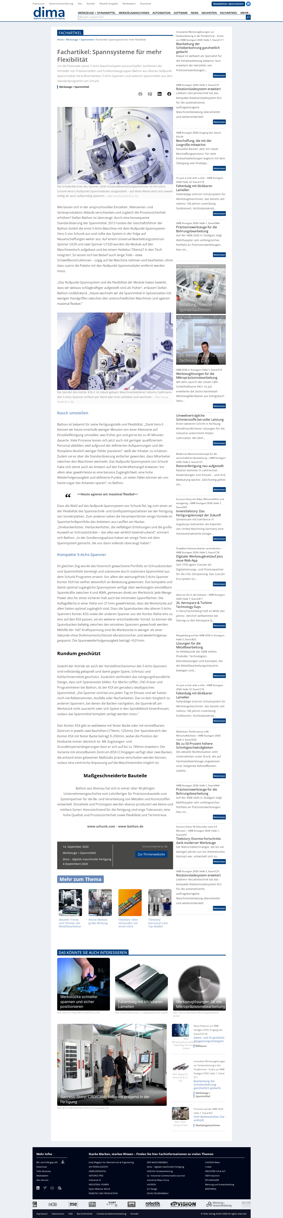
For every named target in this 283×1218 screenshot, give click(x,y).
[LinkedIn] (37, 1188)
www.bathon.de (130, 826)
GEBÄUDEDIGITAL (97, 1171)
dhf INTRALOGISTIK (98, 1166)
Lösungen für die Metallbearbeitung (189, 645)
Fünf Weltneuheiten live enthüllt (209, 1118)
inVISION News (212, 1162)
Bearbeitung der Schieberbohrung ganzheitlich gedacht (198, 48)
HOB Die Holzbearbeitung (160, 1171)
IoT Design (152, 1188)
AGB (70, 1213)
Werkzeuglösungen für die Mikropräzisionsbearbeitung (196, 376)
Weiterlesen (220, 76)
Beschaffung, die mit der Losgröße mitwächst (194, 143)
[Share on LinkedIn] (160, 94)
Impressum (42, 1213)
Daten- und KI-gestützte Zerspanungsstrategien (209, 1039)
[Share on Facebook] (169, 94)
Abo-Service (42, 1180)
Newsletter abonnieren (228, 4)
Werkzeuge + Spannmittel (80, 39)
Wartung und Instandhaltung (219, 1184)
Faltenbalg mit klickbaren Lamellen (194, 188)
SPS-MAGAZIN (212, 1180)
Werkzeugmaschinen (208, 1125)
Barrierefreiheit (84, 1213)
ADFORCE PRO (96, 1175)
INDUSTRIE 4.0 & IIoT (215, 1171)
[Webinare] (59, 1188)
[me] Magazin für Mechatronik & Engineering (111, 1162)
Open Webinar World (99, 1188)
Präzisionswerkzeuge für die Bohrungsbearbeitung (196, 229)
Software (201, 1046)
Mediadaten (42, 1175)
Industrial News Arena (158, 1180)
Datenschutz (58, 1213)
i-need (208, 1166)
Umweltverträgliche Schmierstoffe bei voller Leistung (200, 417)
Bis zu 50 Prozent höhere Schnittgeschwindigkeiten (194, 746)
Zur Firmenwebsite (151, 854)
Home (60, 39)
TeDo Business (43, 1171)
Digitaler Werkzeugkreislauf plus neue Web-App (199, 558)
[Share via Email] (150, 94)
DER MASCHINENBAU (157, 1162)
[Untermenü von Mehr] (249, 13)
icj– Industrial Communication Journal (166, 1175)
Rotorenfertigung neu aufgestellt (200, 466)
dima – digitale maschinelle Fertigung (165, 1166)
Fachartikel (70, 32)
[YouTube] (52, 1188)
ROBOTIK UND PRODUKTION (103, 1193)
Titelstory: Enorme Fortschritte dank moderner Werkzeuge (198, 841)
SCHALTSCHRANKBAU (157, 1193)
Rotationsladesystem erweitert (198, 89)
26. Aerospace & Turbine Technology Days (194, 605)
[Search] (248, 17)
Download (41, 1166)
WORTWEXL (211, 1188)
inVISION (151, 1184)
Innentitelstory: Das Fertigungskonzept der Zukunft (198, 513)
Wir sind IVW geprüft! (47, 1162)
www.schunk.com (101, 826)
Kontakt (134, 1213)
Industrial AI (95, 1180)
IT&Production (212, 1175)
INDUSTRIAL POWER (99, 1184)
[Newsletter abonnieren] (45, 1188)
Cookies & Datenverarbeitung (111, 1213)
